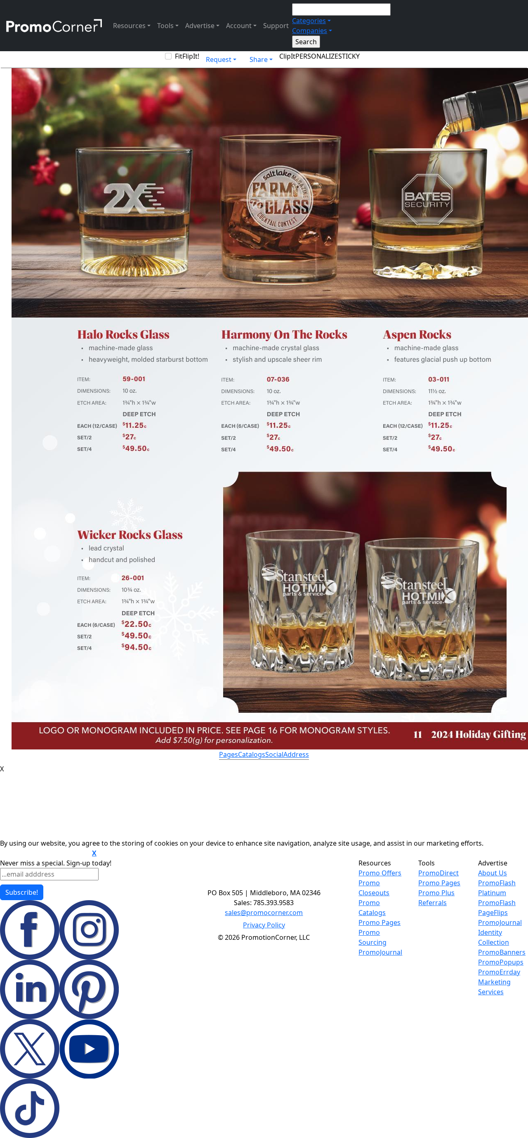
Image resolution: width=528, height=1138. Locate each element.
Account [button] (239, 25)
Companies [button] (309, 30)
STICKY (349, 56)
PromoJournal (380, 952)
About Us (492, 872)
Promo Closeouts (373, 887)
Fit (178, 56)
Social (274, 754)
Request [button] (218, 59)
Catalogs (251, 754)
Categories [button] (309, 20)
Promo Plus (436, 892)
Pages (228, 754)
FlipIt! (190, 56)
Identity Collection (493, 937)
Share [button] (259, 59)
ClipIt (287, 56)
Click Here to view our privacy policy (45, 853)
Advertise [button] (199, 25)
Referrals (432, 902)
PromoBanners (502, 952)
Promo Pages (379, 922)
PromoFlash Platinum (497, 887)
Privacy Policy (264, 924)
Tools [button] (165, 25)
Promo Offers (379, 872)
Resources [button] (129, 25)
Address (296, 754)
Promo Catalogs (372, 907)
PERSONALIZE (316, 56)
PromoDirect (438, 872)
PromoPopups (500, 962)
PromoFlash (497, 902)
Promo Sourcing (372, 937)
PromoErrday (499, 972)
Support (276, 25)
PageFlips (493, 912)
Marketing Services (494, 986)
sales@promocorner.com (264, 912)
